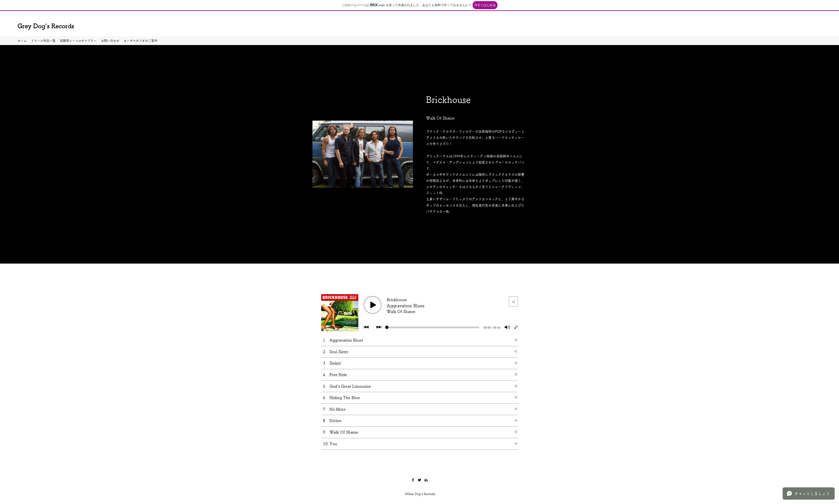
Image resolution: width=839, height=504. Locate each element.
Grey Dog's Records (45, 26)
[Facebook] (413, 480)
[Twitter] (419, 480)
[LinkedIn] (426, 480)
